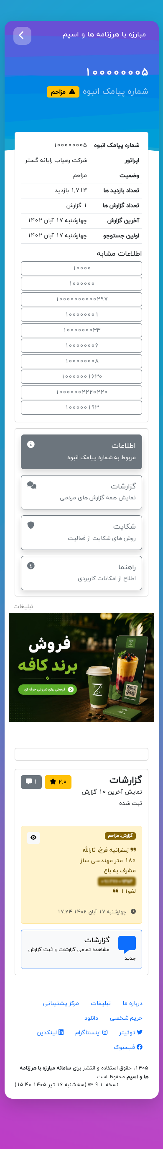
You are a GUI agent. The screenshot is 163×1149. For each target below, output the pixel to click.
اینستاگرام (88, 1033)
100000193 (82, 408)
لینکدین (48, 1033)
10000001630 (81, 377)
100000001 (82, 315)
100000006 (82, 346)
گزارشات (98, 491)
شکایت (102, 532)
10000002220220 (81, 392)
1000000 (82, 284)
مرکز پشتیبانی (61, 1004)
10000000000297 (81, 299)
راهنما (107, 572)
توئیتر (128, 1033)
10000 (81, 268)
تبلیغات (101, 1004)
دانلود (91, 1018)
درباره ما (132, 1004)
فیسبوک (125, 1047)
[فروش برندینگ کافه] (81, 671)
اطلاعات (101, 451)
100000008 (82, 361)
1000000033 (81, 330)
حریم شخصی (126, 1018)
